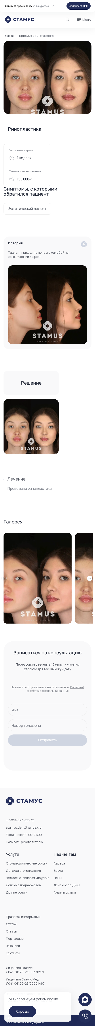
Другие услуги (16, 892)
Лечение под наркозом (23, 885)
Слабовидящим (78, 6)
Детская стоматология (23, 870)
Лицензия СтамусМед (25, 981)
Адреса (59, 863)
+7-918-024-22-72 (20, 820)
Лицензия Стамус (25, 970)
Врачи (58, 870)
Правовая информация (23, 917)
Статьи (11, 924)
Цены (58, 878)
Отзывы (11, 931)
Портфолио (25, 36)
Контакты (13, 953)
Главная (9, 36)
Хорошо (22, 1011)
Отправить (47, 740)
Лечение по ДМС (67, 885)
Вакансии (13, 946)
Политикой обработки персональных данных (55, 689)
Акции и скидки (65, 892)
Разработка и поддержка (25, 1022)
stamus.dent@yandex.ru (24, 827)
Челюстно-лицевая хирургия (27, 878)
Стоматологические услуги (26, 863)
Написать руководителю (24, 842)
